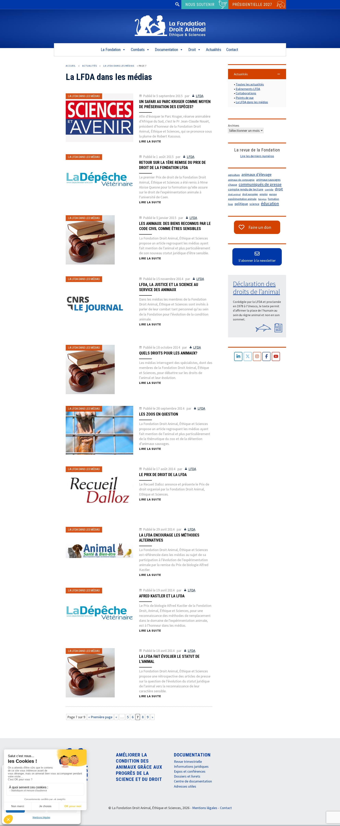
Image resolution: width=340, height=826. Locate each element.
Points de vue (245, 98)
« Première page (100, 717)
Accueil (71, 65)
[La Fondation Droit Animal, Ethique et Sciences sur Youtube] (276, 356)
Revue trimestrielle (188, 761)
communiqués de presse (260, 184)
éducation (270, 203)
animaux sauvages (268, 180)
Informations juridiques (191, 766)
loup (230, 204)
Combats (138, 49)
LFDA (199, 96)
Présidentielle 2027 (252, 4)
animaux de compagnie (241, 180)
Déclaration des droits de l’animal (256, 288)
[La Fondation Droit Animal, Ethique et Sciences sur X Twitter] (248, 356)
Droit (192, 49)
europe (273, 194)
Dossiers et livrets (187, 776)
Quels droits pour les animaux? (168, 353)
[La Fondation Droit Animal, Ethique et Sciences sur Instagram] (257, 356)
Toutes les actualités (250, 84)
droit (279, 189)
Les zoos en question (158, 414)
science (254, 204)
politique (241, 204)
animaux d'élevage (256, 174)
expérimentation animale (242, 199)
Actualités (213, 49)
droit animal (234, 194)
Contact (232, 49)
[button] (257, 74)
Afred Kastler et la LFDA (162, 596)
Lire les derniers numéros (257, 156)
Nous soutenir (199, 4)
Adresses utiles (185, 786)
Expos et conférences (189, 771)
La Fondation (111, 49)
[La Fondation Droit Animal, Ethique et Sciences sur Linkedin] (238, 356)
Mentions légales (41, 817)
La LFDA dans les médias (118, 65)
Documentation (166, 49)
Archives (233, 125)
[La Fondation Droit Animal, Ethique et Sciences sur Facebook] (266, 356)
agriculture (234, 175)
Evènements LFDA (248, 89)
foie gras (262, 199)
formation (273, 199)
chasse (232, 185)
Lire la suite (150, 141)
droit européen (250, 194)
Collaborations (246, 93)
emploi (264, 194)
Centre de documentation (193, 781)
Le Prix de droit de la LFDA (163, 474)
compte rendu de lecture (245, 189)
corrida (269, 189)
